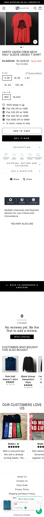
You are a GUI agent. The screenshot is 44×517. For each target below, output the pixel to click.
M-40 (17, 78)
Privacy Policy (22, 489)
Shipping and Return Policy (22, 493)
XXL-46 (19, 85)
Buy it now (22, 138)
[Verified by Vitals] (25, 508)
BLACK (17, 97)
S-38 (7, 78)
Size (22, 73)
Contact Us (22, 481)
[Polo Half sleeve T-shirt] (10, 364)
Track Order (22, 485)
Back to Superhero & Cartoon (23, 286)
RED (6, 97)
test (15, 504)
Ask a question (22, 171)
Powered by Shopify (22, 515)
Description (22, 147)
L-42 (27, 78)
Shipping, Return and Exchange (22, 164)
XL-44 (7, 85)
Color (6, 92)
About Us (22, 476)
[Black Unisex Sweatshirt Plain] (28, 364)
